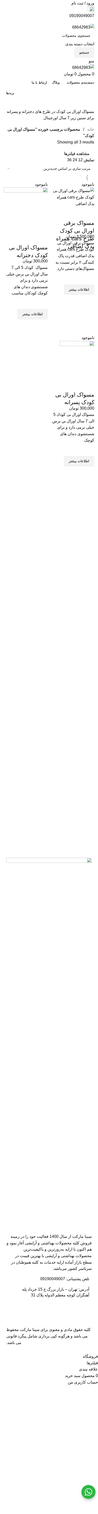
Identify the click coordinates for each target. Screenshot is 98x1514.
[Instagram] (83, 1311)
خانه (90, 129)
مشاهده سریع (88, 301)
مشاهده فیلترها (76, 154)
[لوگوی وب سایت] (83, 27)
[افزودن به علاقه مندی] (88, 278)
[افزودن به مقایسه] (88, 213)
